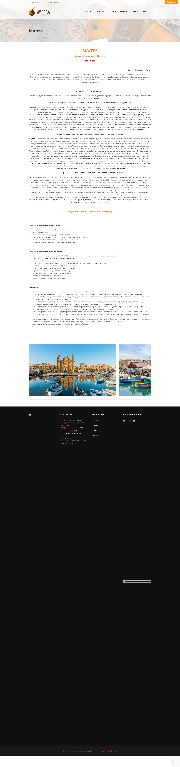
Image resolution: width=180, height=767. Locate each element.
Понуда (95, 425)
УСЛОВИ (112, 11)
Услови (94, 430)
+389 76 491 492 (71, 431)
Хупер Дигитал (111, 751)
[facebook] (150, 2)
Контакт (95, 435)
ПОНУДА (100, 11)
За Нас (135, 11)
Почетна (95, 420)
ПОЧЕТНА (88, 11)
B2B (144, 11)
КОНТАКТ (124, 11)
